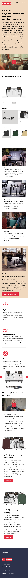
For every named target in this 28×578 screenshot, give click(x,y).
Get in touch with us (10, 294)
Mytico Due (6, 112)
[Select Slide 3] (16, 387)
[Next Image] (27, 377)
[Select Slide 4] (20, 387)
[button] (14, 92)
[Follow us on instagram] (3, 566)
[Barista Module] (15, 379)
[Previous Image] (1, 377)
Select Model (5, 108)
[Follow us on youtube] (9, 566)
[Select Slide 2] (12, 387)
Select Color (5, 127)
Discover (8, 480)
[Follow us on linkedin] (6, 566)
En (23, 3)
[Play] (14, 62)
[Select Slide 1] (8, 387)
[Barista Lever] (22, 375)
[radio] (10, 117)
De (25, 3)
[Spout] (21, 378)
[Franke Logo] (6, 3)
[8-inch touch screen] (6, 373)
